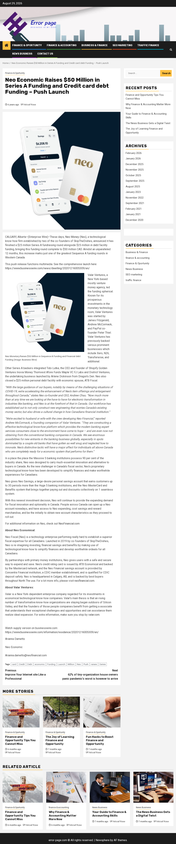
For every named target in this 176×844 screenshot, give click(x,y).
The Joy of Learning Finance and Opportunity (60, 740)
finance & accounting (61, 45)
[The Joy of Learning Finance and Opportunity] (61, 712)
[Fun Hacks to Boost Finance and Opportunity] (101, 712)
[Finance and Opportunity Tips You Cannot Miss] (21, 712)
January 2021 (133, 214)
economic (40, 664)
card (14, 664)
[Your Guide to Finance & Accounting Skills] (110, 787)
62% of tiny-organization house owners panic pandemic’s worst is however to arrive (90, 674)
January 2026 (133, 158)
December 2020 (134, 220)
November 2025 (135, 169)
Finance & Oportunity (27, 45)
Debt (29, 664)
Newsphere (102, 840)
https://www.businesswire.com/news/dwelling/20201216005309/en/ (47, 268)
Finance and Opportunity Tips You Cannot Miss (20, 740)
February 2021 (134, 208)
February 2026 (134, 153)
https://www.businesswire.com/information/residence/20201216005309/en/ (52, 632)
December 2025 (134, 164)
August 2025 (133, 186)
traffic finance (148, 45)
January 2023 (133, 192)
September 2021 (135, 203)
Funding (51, 664)
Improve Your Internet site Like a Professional (25, 674)
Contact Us (45, 53)
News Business (22, 53)
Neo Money (72, 236)
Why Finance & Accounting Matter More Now (62, 815)
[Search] (171, 49)
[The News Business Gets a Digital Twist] (153, 787)
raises (94, 664)
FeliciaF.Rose (29, 104)
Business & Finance (94, 45)
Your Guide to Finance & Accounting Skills (109, 813)
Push (86, 664)
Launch (61, 664)
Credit (22, 664)
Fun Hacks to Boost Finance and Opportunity (99, 740)
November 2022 (135, 197)
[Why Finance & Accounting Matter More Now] (66, 787)
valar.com (94, 614)
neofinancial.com (84, 580)
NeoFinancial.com (69, 523)
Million (71, 664)
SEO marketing (122, 45)
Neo (79, 664)
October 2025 (133, 175)
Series (103, 664)
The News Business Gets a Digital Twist (148, 123)
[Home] (6, 45)
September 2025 (135, 180)
